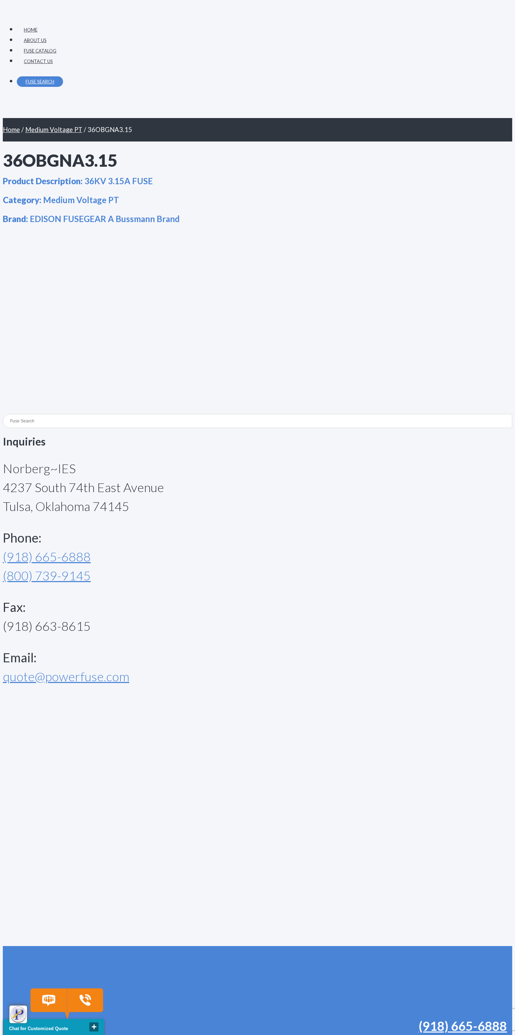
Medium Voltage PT (53, 129)
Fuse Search (40, 81)
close (93, 1026)
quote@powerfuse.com (66, 676)
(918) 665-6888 (47, 556)
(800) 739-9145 (47, 575)
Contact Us (38, 61)
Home (11, 129)
